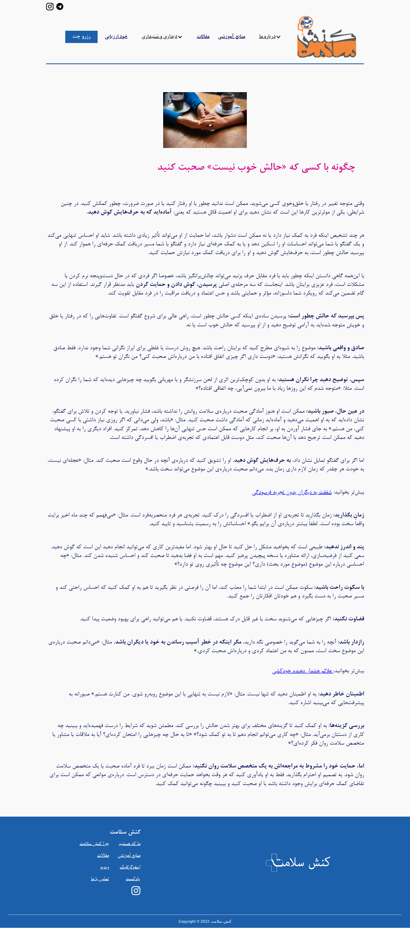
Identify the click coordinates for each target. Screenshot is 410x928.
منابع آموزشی (231, 37)
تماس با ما (100, 879)
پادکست (133, 879)
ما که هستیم (129, 844)
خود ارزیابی (116, 37)
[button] (162, 36)
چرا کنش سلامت (94, 844)
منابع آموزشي (128, 855)
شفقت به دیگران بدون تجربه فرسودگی (292, 492)
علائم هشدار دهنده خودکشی (302, 671)
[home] (314, 37)
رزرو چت (81, 37)
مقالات (203, 37)
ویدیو (104, 867)
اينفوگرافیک (130, 867)
